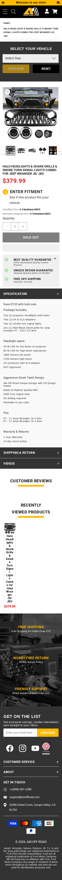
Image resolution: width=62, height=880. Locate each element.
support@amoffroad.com (35, 693)
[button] (5, 11)
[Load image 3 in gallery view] (31, 150)
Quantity (9, 218)
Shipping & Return (19, 452)
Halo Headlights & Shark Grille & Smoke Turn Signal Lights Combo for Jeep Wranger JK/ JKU (30, 32)
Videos (9, 463)
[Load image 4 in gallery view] (42, 150)
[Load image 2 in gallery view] (21, 150)
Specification (15, 294)
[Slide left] (2, 151)
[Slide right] (59, 151)
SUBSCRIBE (47, 732)
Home (6, 23)
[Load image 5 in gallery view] (53, 150)
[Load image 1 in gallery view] (10, 150)
